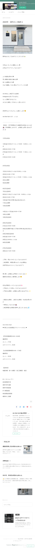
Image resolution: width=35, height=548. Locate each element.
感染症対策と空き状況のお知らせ (12, 446)
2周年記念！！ (7, 461)
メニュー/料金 (21, 12)
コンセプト (11, 12)
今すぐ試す (22, 7)
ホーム (3, 12)
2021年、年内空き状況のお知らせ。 (13, 475)
